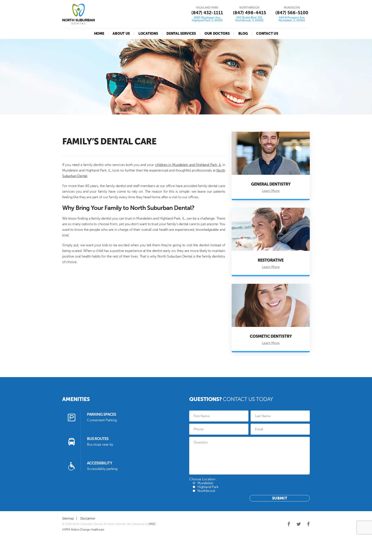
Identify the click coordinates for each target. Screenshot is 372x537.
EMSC (152, 524)
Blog (243, 33)
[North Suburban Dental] (78, 14)
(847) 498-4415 (249, 12)
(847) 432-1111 (207, 12)
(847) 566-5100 (291, 12)
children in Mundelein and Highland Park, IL (188, 165)
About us (121, 33)
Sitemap (68, 518)
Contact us (267, 33)
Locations (148, 33)
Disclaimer (87, 518)
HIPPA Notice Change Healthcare (83, 529)
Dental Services (181, 33)
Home (99, 33)
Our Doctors (217, 33)
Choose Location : (203, 485)
